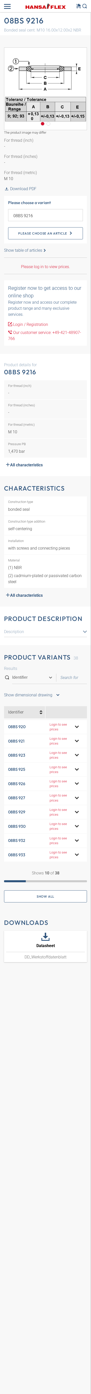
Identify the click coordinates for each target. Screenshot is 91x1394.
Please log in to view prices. (45, 266)
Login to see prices (58, 727)
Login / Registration (30, 324)
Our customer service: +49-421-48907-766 (44, 335)
